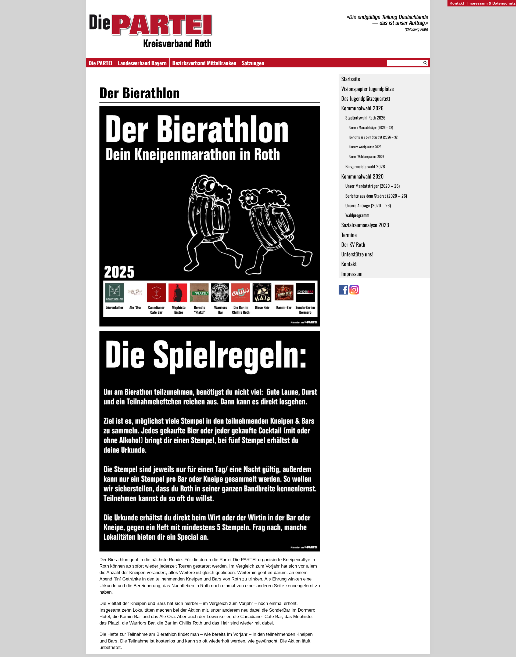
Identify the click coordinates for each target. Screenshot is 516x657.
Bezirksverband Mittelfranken (204, 63)
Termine (349, 235)
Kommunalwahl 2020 (362, 176)
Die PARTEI (100, 63)
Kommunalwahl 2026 (362, 108)
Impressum (352, 274)
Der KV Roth (353, 244)
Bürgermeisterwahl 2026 (365, 166)
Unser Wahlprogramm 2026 (366, 156)
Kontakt (349, 264)
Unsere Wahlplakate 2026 (365, 146)
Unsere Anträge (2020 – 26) (368, 205)
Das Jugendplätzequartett (365, 98)
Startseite (350, 79)
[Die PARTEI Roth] (258, 31)
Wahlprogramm (357, 215)
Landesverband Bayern (142, 63)
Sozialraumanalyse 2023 (365, 225)
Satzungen (253, 63)
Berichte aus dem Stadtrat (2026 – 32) (373, 137)
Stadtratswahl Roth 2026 (365, 117)
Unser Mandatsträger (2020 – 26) (372, 186)
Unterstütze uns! (357, 254)
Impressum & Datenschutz (491, 3)
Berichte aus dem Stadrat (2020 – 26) (376, 196)
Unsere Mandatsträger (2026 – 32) (371, 127)
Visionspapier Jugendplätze (367, 89)
